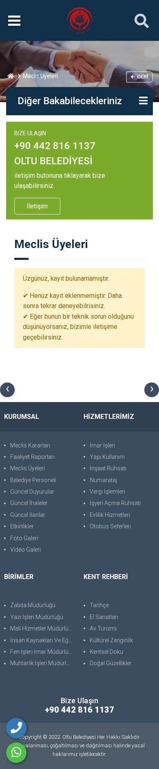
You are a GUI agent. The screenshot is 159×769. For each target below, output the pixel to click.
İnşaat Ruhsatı (108, 468)
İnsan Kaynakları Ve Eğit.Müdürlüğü (42, 640)
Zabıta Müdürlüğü (32, 605)
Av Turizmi (103, 628)
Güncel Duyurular (32, 491)
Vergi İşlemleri (107, 491)
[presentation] (7, 389)
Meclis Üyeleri (27, 468)
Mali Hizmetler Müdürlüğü (42, 628)
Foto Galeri (24, 538)
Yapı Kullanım (107, 457)
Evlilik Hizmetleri (110, 515)
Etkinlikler (22, 526)
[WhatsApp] (16, 752)
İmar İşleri (102, 445)
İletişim (37, 206)
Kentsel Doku (106, 651)
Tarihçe (99, 605)
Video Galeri (25, 549)
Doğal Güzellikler (111, 663)
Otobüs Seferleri (110, 526)
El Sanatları (104, 617)
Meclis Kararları (30, 445)
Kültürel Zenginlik (111, 640)
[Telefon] (16, 728)
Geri (142, 77)
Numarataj (103, 480)
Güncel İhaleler (29, 503)
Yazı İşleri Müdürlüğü (36, 617)
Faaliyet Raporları (32, 457)
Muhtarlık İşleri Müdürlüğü (42, 663)
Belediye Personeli (33, 480)
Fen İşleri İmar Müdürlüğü (42, 651)
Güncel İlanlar (27, 515)
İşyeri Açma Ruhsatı (115, 503)
